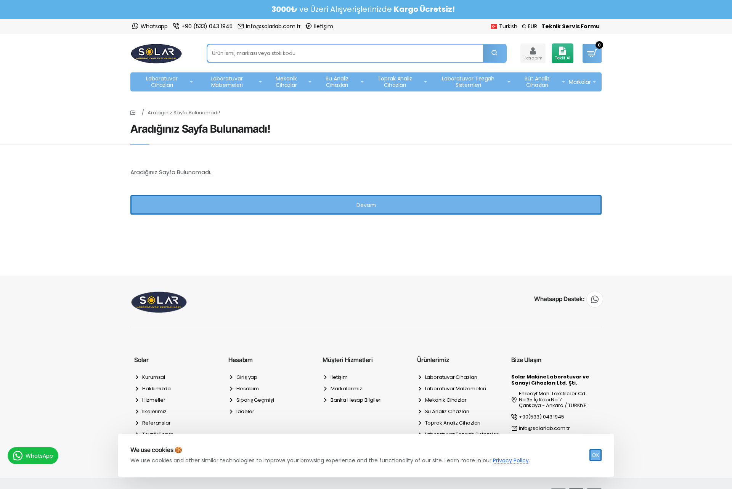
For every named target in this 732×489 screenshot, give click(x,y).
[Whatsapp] (594, 299)
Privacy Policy (511, 460)
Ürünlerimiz (433, 360)
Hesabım (240, 360)
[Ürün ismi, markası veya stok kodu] (494, 53)
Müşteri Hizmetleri (348, 360)
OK (595, 455)
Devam (366, 205)
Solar (141, 360)
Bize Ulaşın (526, 360)
